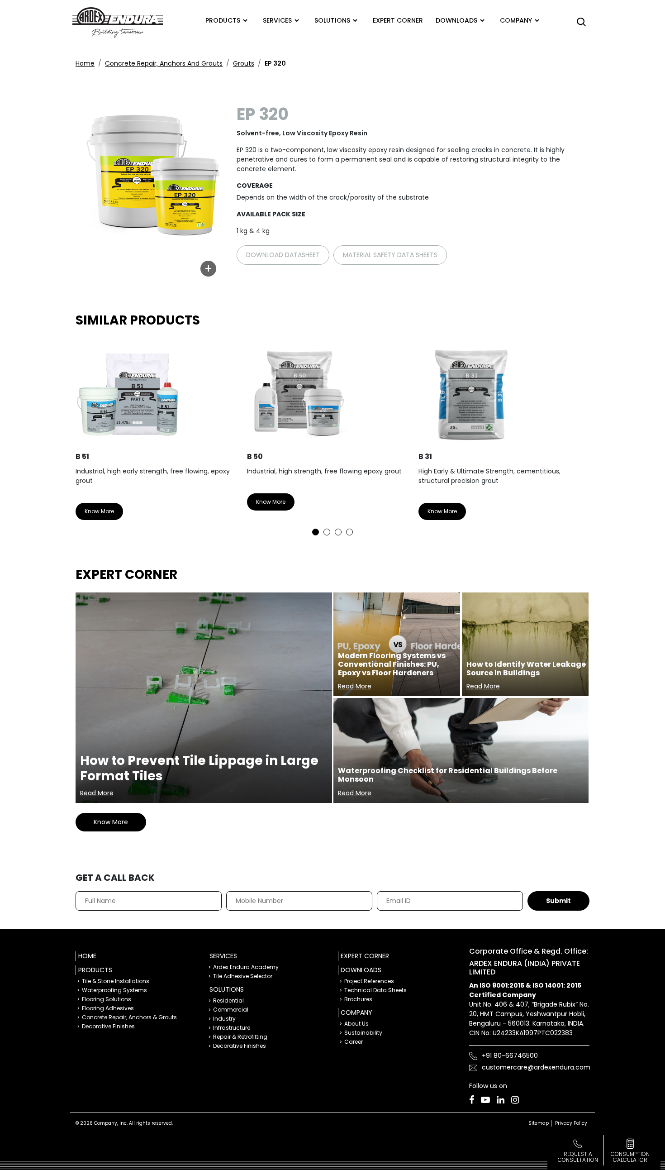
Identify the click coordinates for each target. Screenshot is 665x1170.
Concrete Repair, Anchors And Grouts (164, 63)
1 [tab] (315, 532)
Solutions (332, 20)
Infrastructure (231, 1028)
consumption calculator (630, 1157)
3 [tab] (338, 532)
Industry (224, 1018)
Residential (228, 1000)
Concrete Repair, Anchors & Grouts (129, 1017)
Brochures (358, 999)
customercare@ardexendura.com (536, 1067)
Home (85, 63)
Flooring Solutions (106, 999)
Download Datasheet (283, 254)
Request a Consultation (578, 1157)
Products (222, 20)
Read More (97, 793)
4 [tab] (349, 532)
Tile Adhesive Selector (242, 976)
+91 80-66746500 (510, 1055)
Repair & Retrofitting (240, 1037)
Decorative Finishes (108, 1026)
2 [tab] (326, 532)
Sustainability (363, 1032)
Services (277, 20)
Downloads (456, 20)
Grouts (243, 63)
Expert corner (398, 20)
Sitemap (538, 1123)
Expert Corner (365, 955)
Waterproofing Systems (114, 990)
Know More (99, 511)
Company (516, 20)
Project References (369, 981)
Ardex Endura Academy (246, 967)
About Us (356, 1023)
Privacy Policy (571, 1123)
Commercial (230, 1009)
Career (353, 1042)
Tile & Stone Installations (115, 981)
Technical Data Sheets (375, 990)
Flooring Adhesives (108, 1008)
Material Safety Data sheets (390, 254)
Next (575, 436)
